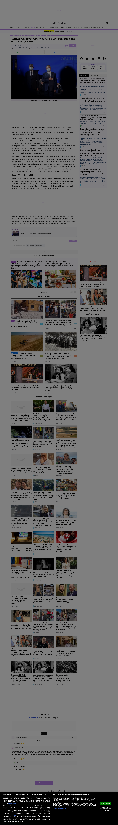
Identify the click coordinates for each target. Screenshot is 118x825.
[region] (59, 808)
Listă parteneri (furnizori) (59, 808)
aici (15, 815)
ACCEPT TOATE (105, 803)
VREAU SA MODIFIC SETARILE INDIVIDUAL (105, 809)
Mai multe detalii (12, 803)
